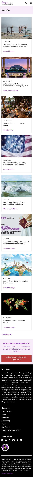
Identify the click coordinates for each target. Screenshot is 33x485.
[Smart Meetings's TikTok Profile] (17, 440)
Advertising (5, 421)
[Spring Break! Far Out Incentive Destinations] (16, 265)
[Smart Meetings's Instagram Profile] (9, 440)
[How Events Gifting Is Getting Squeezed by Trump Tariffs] (16, 146)
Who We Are (6, 411)
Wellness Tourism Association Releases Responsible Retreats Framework (15, 46)
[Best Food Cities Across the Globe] (16, 304)
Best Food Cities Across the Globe (14, 321)
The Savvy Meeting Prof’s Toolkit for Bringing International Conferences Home (16, 244)
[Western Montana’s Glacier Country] (16, 107)
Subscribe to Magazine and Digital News (16, 358)
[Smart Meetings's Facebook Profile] (5, 440)
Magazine (5, 417)
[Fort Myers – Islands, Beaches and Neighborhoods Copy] (16, 186)
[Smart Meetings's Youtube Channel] (13, 440)
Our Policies (5, 427)
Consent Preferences (7, 473)
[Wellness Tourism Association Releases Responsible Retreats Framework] (16, 28)
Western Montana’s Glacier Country (13, 124)
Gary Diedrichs (8, 169)
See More (5, 334)
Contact (4, 414)
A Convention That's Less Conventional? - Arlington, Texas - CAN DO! (16, 86)
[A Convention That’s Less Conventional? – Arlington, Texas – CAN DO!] (16, 67)
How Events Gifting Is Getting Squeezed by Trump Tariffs (14, 164)
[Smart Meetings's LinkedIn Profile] (2, 440)
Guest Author (8, 130)
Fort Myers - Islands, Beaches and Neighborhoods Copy (14, 203)
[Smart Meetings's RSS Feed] (20, 440)
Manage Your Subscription (11, 430)
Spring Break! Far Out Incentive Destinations (15, 282)
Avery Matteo (8, 51)
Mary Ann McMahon (10, 90)
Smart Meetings (7, 3)
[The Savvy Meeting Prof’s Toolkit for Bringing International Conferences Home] (16, 225)
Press (3, 424)
